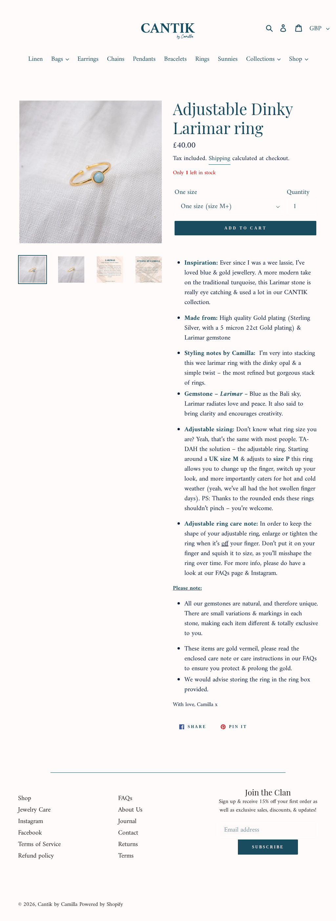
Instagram (30, 821)
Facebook (30, 833)
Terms (126, 856)
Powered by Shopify (101, 904)
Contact (128, 833)
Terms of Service (39, 844)
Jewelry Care (34, 810)
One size (186, 193)
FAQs (125, 798)
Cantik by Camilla (57, 904)
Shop (24, 798)
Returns (128, 844)
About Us (130, 810)
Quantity (298, 193)
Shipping (219, 158)
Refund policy (36, 856)
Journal (127, 821)
